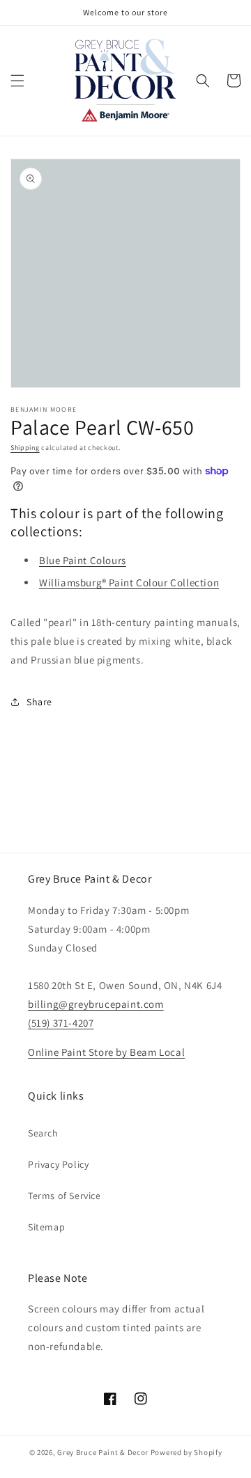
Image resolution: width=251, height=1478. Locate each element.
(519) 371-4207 (60, 1022)
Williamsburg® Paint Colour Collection (129, 582)
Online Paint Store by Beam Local (106, 1052)
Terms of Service (64, 1195)
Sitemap (46, 1227)
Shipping (25, 447)
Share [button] (39, 702)
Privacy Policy (58, 1164)
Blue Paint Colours (82, 560)
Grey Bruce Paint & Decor (103, 1452)
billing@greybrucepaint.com (96, 1004)
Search (43, 1133)
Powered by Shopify (186, 1452)
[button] (17, 80)
